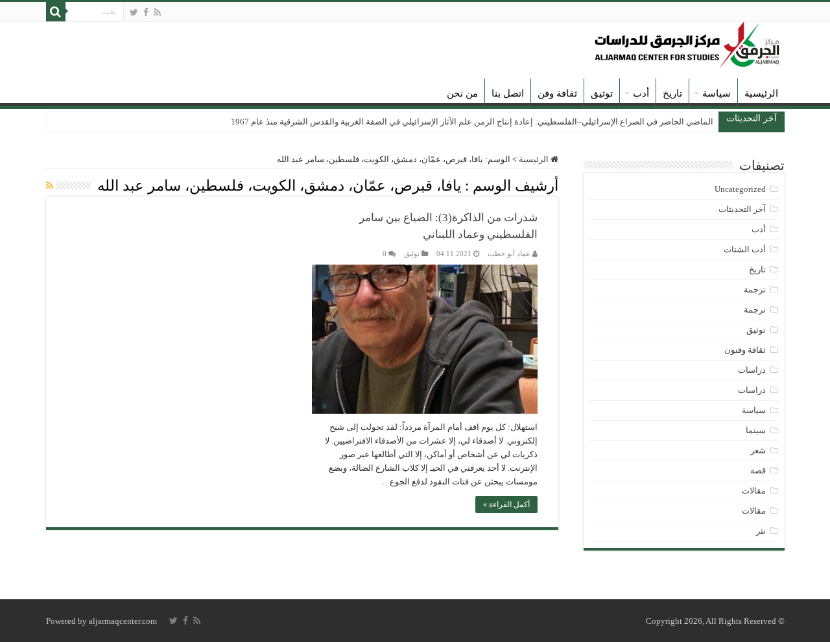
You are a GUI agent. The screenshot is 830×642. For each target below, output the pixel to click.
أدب (641, 93)
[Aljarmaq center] (687, 42)
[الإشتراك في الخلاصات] (49, 186)
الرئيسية (761, 93)
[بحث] (55, 11)
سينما (756, 430)
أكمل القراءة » (506, 504)
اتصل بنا (508, 93)
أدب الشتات (745, 249)
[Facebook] (146, 12)
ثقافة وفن (557, 93)
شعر (758, 450)
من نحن (462, 93)
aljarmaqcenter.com (123, 621)
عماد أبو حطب (509, 253)
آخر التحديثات (742, 209)
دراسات (752, 370)
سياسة (716, 93)
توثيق (602, 93)
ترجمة (755, 289)
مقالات (754, 490)
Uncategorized (740, 189)
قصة (758, 470)
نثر (761, 531)
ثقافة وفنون (745, 350)
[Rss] (157, 12)
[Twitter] (133, 12)
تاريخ (672, 93)
